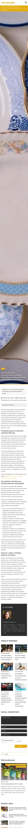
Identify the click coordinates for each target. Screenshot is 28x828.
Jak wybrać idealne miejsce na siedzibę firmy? (20, 657)
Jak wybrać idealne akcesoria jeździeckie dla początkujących (6, 657)
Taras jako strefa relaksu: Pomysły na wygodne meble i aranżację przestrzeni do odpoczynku (11, 8)
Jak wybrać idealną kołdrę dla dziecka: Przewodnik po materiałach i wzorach (18, 816)
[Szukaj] (2, 754)
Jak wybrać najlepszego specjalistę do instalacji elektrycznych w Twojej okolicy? (18, 809)
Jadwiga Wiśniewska (8, 397)
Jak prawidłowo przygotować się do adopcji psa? (6, 675)
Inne (3, 368)
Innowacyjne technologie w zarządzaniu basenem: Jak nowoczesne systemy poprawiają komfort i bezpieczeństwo (21, 700)
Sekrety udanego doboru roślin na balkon (12, 784)
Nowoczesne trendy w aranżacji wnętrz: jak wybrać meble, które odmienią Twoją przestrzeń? (17, 822)
